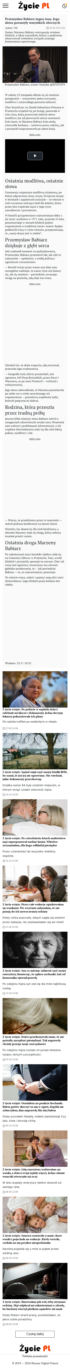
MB (16, 28)
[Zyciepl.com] (33, 6)
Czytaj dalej (35, 1334)
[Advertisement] (35, 323)
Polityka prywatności (35, 1356)
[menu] (5, 6)
